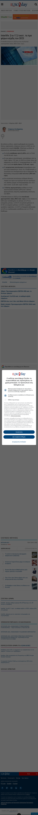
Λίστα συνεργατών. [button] (16, 416)
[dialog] (19, 407)
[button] (19, 400)
